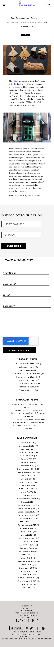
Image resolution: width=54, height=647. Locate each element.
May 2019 (28, 555)
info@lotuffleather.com (27, 634)
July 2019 (28, 558)
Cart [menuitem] (48, 5)
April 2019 (28, 532)
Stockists (27, 610)
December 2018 (28, 551)
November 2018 (28, 509)
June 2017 (28, 479)
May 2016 (28, 588)
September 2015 (28, 581)
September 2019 (28, 561)
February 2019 (28, 578)
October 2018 (28, 466)
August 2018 (28, 452)
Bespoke (28, 416)
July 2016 (28, 584)
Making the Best (28, 377)
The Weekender (28, 387)
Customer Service (27, 615)
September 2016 (28, 469)
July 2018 (28, 485)
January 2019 (28, 574)
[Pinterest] (43, 628)
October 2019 (28, 568)
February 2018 (28, 489)
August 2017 (29, 518)
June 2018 (28, 495)
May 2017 (28, 443)
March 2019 (28, 502)
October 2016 (28, 446)
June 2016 (28, 535)
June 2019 (28, 565)
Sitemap (27, 617)
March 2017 (28, 449)
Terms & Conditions (27, 613)
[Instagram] (26, 628)
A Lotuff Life (28, 367)
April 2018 (28, 459)
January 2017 (28, 545)
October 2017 (28, 528)
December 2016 (28, 542)
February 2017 (28, 515)
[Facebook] (38, 628)
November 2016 (28, 472)
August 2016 (28, 456)
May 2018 (28, 462)
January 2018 (28, 522)
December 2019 (28, 512)
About (27, 608)
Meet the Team (28, 380)
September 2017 (28, 525)
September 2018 (28, 499)
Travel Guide (28, 390)
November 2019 (28, 571)
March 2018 (28, 482)
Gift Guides (28, 370)
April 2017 (28, 476)
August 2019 (28, 548)
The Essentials (28, 384)
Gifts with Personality (28, 374)
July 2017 (28, 492)
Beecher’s (17, 84)
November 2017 (28, 505)
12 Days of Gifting (28, 364)
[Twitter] (32, 628)
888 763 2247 (27, 636)
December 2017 (28, 538)
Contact (27, 606)
